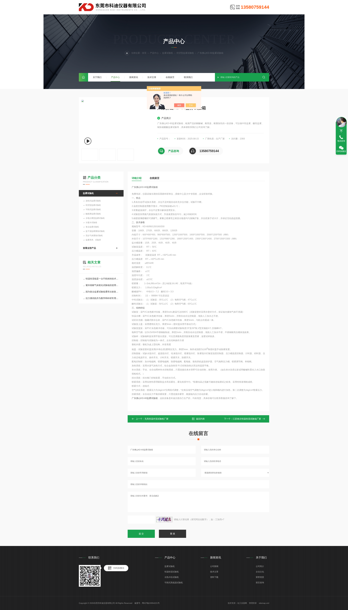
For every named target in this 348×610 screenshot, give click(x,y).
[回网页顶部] (341, 131)
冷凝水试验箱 (91, 222)
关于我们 (97, 77)
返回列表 (200, 419)
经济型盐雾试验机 (185, 53)
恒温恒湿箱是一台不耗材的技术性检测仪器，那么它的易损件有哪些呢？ (102, 279)
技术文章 (151, 77)
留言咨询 (260, 582)
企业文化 (260, 572)
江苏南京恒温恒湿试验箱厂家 (247, 419)
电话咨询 (341, 141)
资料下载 (214, 577)
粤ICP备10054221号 (151, 603)
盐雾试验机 (167, 53)
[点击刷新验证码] (164, 519)
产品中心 (115, 77)
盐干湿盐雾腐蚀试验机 (95, 231)
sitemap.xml (264, 603)
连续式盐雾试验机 (93, 201)
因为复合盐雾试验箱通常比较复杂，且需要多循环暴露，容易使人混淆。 (102, 292)
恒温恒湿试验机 (171, 572)
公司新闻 (214, 566)
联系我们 (188, 77)
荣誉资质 (260, 577)
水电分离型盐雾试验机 (95, 218)
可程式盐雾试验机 (93, 209)
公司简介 (260, 566)
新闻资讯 (133, 77)
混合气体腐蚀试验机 (94, 235)
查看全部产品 (89, 248)
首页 (83, 77)
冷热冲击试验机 (171, 577)
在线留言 (170, 77)
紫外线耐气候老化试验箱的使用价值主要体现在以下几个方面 (102, 285)
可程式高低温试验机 (173, 582)
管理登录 (253, 603)
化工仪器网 (242, 603)
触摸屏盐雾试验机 (93, 214)
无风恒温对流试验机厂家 (156, 419)
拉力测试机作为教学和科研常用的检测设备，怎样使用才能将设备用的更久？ (102, 298)
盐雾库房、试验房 (93, 240)
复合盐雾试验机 (92, 227)
